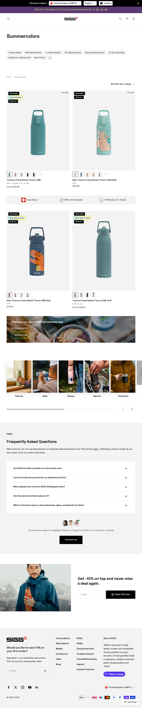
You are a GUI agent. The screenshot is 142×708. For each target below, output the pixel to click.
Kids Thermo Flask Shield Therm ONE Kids (94, 180)
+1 (105, 174)
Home (9, 77)
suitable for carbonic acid (19, 58)
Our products (63, 638)
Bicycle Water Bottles (94, 53)
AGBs (80, 643)
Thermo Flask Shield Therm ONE (24, 180)
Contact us (71, 540)
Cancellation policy (87, 659)
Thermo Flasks (14, 53)
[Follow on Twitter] (15, 687)
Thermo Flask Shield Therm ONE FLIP (92, 301)
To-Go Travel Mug (116, 53)
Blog (58, 664)
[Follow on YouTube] (30, 687)
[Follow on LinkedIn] (37, 687)
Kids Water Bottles (33, 53)
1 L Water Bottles (53, 53)
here (96, 449)
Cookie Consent (85, 654)
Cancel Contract (85, 669)
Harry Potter (39, 58)
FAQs (80, 638)
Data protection (85, 649)
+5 (40, 174)
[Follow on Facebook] (8, 687)
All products (62, 643)
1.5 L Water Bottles (73, 53)
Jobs (58, 659)
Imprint (80, 664)
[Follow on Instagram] (23, 687)
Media (59, 649)
